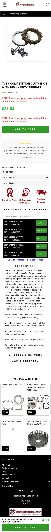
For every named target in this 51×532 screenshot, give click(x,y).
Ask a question (25, 361)
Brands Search (8, 475)
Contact (5, 478)
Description (25, 266)
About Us (6, 465)
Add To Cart (41, 223)
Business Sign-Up (9, 468)
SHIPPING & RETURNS (25, 354)
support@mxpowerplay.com (25, 495)
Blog (4, 471)
